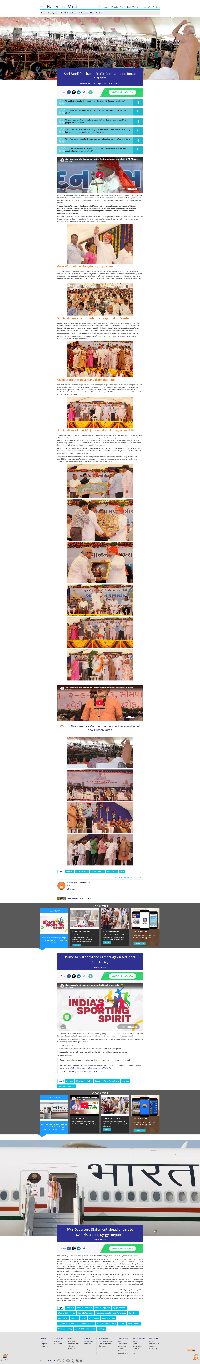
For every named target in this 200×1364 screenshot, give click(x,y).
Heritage (101, 1328)
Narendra (63, 6)
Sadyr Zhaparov (134, 1323)
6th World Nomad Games (85, 1328)
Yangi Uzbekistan (108, 1318)
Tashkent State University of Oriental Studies (76, 1323)
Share (72, 889)
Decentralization (97, 871)
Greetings (69, 1080)
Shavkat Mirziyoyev (85, 1313)
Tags (60, 871)
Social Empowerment (66, 1086)
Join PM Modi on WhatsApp (122, 92)
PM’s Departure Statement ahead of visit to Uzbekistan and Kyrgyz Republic (100, 1232)
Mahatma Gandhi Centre (106, 1323)
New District (112, 871)
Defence (74, 1318)
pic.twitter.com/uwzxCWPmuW (99, 1067)
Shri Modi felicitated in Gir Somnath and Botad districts (100, 76)
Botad (122, 871)
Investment (133, 1313)
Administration (82, 871)
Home (43, 13)
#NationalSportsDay (78, 1067)
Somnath (69, 871)
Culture (122, 1323)
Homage (125, 1080)
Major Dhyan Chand (111, 1080)
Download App (139, 943)
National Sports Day (84, 1080)
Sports (98, 1080)
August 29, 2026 (95, 1071)
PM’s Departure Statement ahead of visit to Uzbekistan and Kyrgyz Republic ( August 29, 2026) (54, 1127)
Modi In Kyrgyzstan (102, 1307)
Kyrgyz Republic (119, 1307)
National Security (65, 1328)
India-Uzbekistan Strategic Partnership (111, 1313)
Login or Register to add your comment (128, 877)
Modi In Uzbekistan (84, 1307)
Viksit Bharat (94, 1318)
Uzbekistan (70, 1307)
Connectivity (63, 1318)
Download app (6, 1360)
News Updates (53, 13)
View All (76, 945)
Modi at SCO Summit (66, 1313)
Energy (83, 1318)
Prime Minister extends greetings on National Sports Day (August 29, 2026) (54, 940)
